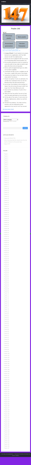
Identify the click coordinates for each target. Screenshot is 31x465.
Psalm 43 (6, 238)
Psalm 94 (6, 341)
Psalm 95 (6, 343)
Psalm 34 (6, 220)
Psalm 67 (6, 287)
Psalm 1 (6, 154)
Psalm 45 (6, 242)
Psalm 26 (6, 204)
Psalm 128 (6, 409)
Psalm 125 (6, 403)
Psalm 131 (6, 415)
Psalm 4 (6, 160)
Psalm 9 (6, 170)
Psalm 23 (6, 198)
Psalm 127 (6, 407)
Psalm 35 (6, 222)
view (12, 109)
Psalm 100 (6, 353)
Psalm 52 (6, 256)
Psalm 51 (6, 254)
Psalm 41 (6, 234)
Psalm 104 (6, 361)
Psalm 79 (6, 311)
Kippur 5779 (7, 143)
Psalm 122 (6, 397)
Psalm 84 (6, 321)
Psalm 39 (6, 230)
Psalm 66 (6, 285)
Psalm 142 (6, 438)
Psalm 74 (6, 301)
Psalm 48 (6, 248)
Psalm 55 (6, 262)
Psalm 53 (6, 258)
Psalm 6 (6, 164)
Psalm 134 (6, 421)
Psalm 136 (6, 426)
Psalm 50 (6, 252)
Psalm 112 (6, 377)
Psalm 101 (6, 355)
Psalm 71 (6, 295)
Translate (14, 121)
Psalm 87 (6, 327)
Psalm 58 (6, 268)
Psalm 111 (6, 375)
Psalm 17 (6, 186)
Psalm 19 (6, 190)
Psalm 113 (6, 379)
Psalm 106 (6, 365)
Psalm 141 (6, 436)
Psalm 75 (6, 303)
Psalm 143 (6, 440)
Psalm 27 (6, 206)
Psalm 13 (6, 178)
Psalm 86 (6, 325)
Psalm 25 (6, 202)
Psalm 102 (6, 357)
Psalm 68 (6, 289)
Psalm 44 (6, 240)
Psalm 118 (6, 389)
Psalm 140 (6, 434)
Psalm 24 (6, 200)
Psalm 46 (6, 244)
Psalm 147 (6, 448)
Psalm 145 (6, 444)
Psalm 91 (6, 335)
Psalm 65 (6, 282)
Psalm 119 (6, 391)
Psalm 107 (6, 367)
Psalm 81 (6, 315)
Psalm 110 (6, 373)
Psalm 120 (6, 393)
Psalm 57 (6, 266)
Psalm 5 (6, 162)
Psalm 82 (6, 317)
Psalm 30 (6, 212)
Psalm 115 (6, 383)
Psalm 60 (6, 272)
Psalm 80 (6, 313)
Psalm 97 (6, 347)
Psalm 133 (6, 419)
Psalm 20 (6, 192)
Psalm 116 (6, 385)
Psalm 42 (6, 236)
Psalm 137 (6, 428)
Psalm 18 (6, 188)
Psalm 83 (6, 319)
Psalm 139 (6, 432)
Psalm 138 (6, 430)
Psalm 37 (6, 226)
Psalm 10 (6, 172)
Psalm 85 (6, 323)
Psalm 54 (6, 260)
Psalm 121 (6, 395)
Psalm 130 (6, 413)
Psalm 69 (6, 291)
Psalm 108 (6, 369)
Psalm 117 (6, 387)
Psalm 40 (6, 232)
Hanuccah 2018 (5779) (9, 138)
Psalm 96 (6, 345)
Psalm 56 (6, 264)
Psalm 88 (6, 329)
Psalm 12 (6, 176)
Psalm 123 (6, 399)
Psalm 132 (6, 417)
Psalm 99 (6, 351)
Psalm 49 (6, 250)
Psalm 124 (6, 401)
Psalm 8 (6, 168)
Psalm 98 (6, 349)
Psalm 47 (6, 246)
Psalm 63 (6, 279)
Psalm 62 (6, 276)
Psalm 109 (6, 371)
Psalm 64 (6, 281)
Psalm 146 (6, 446)
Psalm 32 (6, 216)
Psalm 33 (6, 218)
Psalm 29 (6, 210)
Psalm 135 (6, 424)
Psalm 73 (6, 299)
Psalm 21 (6, 194)
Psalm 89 (6, 331)
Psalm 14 (6, 180)
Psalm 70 (6, 293)
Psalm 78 (6, 309)
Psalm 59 (6, 270)
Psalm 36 (6, 224)
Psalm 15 (6, 182)
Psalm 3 (6, 158)
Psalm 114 (6, 381)
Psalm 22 (6, 196)
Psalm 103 (6, 359)
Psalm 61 (6, 274)
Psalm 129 (6, 411)
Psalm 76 (6, 305)
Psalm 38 (6, 228)
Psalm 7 (6, 166)
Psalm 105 (6, 363)
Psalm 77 (6, 307)
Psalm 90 (6, 333)
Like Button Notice (7, 109)
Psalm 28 (6, 208)
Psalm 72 (6, 297)
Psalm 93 (6, 339)
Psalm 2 (6, 156)
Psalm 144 (6, 442)
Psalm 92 (6, 337)
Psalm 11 (6, 174)
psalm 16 (6, 184)
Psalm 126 (6, 405)
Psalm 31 (6, 214)
